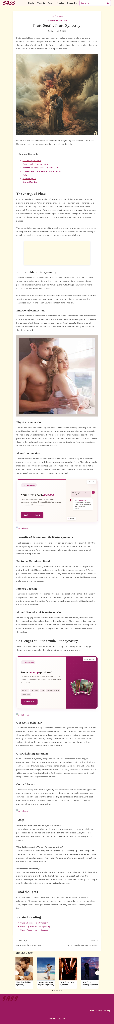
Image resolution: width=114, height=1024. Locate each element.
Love (42, 690)
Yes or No (25, 690)
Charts (31, 3)
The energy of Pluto (32, 160)
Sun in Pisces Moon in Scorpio (34, 930)
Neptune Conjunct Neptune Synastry (46, 983)
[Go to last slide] (16, 972)
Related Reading (30, 182)
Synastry (63, 21)
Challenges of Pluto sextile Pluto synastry (42, 171)
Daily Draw (34, 690)
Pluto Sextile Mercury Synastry (83, 943)
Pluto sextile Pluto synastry (36, 164)
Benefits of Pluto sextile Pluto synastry (41, 167)
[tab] (52, 990)
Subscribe (72, 3)
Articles (60, 3)
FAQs (25, 175)
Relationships (52, 21)
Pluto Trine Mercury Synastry (90, 983)
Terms (91, 1010)
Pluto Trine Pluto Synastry (67, 983)
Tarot (50, 3)
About (99, 1010)
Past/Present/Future (53, 690)
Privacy (107, 1010)
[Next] (97, 972)
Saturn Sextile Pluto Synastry (34, 923)
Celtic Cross (26, 694)
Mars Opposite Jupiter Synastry (35, 926)
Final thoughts (29, 178)
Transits (41, 3)
